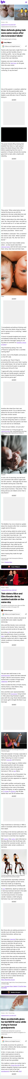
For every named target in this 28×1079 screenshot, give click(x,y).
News (10, 562)
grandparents (5, 1071)
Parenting (7, 562)
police (13, 839)
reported (12, 939)
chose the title (15, 1065)
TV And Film (20, 986)
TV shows (6, 791)
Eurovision (14, 694)
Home (2, 22)
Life (7, 22)
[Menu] (26, 2)
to (8, 632)
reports (6, 839)
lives (2, 636)
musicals (9, 760)
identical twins (5, 247)
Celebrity (15, 986)
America (13, 791)
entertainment (5, 675)
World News (4, 987)
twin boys (14, 63)
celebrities (4, 681)
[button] (26, 46)
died (20, 1071)
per (15, 771)
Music (11, 986)
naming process (5, 431)
